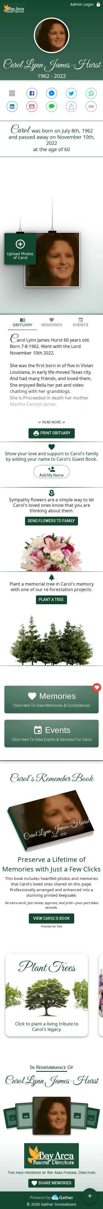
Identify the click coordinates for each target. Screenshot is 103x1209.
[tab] (22, 322)
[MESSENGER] (51, 93)
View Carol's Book (51, 918)
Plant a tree (51, 599)
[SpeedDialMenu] (90, 1196)
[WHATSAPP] (91, 93)
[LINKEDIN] (12, 106)
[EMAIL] (31, 106)
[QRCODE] (12, 93)
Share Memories (54, 1183)
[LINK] (91, 106)
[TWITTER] (71, 93)
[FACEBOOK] (31, 93)
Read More (51, 422)
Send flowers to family (51, 521)
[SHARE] (71, 106)
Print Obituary (55, 433)
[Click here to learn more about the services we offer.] (51, 1156)
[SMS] (51, 106)
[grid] (51, 245)
